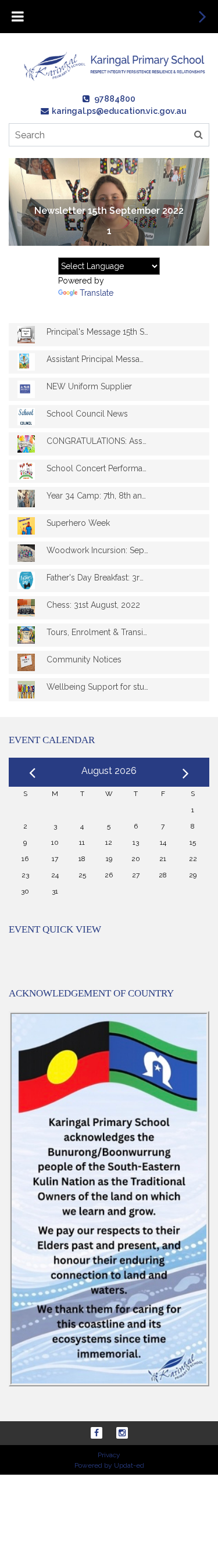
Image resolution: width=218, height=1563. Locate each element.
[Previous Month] (32, 771)
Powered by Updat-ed (109, 1465)
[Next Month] (186, 771)
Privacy (109, 1455)
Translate (96, 292)
